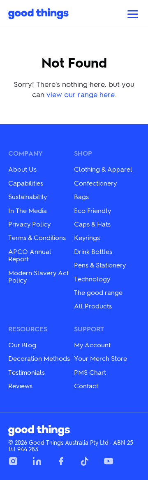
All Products (93, 305)
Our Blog (22, 344)
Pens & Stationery (100, 264)
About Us (22, 169)
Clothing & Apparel (103, 169)
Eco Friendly (92, 210)
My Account (92, 344)
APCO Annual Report (29, 255)
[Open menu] (133, 14)
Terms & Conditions (37, 237)
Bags (81, 196)
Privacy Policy (29, 224)
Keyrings (87, 237)
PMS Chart (90, 372)
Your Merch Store (100, 358)
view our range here (80, 94)
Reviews (20, 385)
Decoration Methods (39, 358)
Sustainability (27, 196)
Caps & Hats (92, 224)
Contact (86, 385)
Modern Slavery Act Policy (38, 276)
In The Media (27, 210)
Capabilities (25, 183)
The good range (98, 292)
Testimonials (26, 372)
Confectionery (95, 183)
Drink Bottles (93, 251)
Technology (92, 278)
